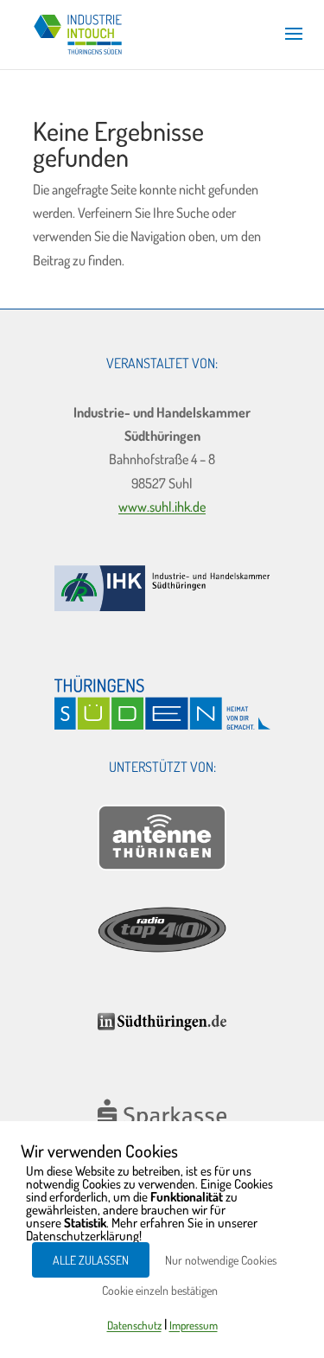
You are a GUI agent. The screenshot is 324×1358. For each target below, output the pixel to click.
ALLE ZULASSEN (91, 1260)
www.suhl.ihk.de (162, 506)
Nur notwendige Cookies (220, 1260)
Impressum (193, 1325)
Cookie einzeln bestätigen (160, 1290)
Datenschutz (134, 1325)
